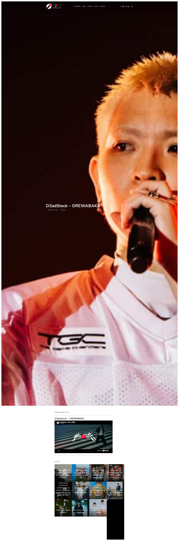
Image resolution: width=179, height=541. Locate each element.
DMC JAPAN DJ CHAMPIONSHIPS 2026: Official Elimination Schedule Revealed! (115, 474)
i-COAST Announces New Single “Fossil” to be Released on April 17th (80, 474)
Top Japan (63, 210)
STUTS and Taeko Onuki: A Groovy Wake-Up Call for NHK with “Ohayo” (98, 508)
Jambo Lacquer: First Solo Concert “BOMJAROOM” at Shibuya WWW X (98, 474)
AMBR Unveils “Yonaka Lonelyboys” (63, 511)
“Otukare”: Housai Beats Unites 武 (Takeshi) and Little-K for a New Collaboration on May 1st (80, 489)
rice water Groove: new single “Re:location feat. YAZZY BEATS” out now (115, 492)
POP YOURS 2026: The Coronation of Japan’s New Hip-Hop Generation (98, 491)
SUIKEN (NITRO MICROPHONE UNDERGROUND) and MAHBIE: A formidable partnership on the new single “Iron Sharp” (63, 489)
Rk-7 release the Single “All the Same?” (81, 511)
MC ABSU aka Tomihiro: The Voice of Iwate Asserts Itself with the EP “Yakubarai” (63, 474)
